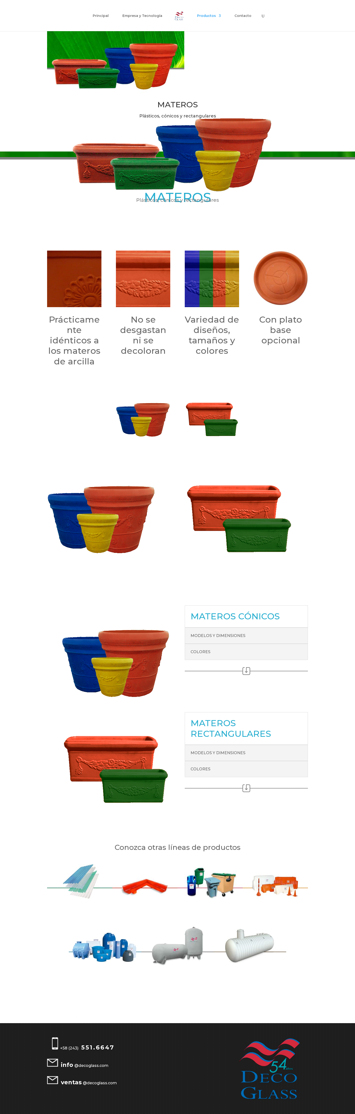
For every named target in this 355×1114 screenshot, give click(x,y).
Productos (206, 16)
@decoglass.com (91, 1065)
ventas (71, 1082)
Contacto (242, 16)
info (67, 1064)
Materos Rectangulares (246, 561)
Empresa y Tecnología (142, 16)
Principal (101, 16)
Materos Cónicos (108, 563)
